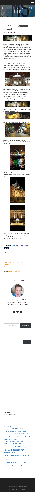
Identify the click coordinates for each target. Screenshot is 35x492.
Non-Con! (20, 262)
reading (23, 453)
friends (27, 436)
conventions (18, 431)
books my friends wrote (14, 429)
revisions (6, 458)
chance (6, 431)
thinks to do (9, 462)
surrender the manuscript (24, 458)
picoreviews (9, 453)
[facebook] (14, 312)
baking (9, 426)
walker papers (22, 462)
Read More (17, 308)
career (28, 429)
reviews (27, 455)
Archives (7, 412)
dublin (10, 271)
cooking (25, 431)
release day (22, 455)
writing (18, 465)
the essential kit (17, 10)
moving (24, 447)
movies (18, 447)
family (7, 437)
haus (21, 441)
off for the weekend (9, 267)
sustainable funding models (12, 459)
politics (17, 453)
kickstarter (8, 444)
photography (16, 271)
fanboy (13, 437)
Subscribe (25, 325)
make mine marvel (9, 447)
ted (22, 459)
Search (6, 339)
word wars (6, 465)
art (5, 426)
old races (7, 450)
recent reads (9, 455)
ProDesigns (22, 489)
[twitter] (17, 312)
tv (15, 462)
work (11, 465)
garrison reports (13, 439)
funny (6, 439)
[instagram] (21, 312)
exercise (26, 434)
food (22, 436)
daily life (19, 433)
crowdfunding (9, 434)
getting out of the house (11, 441)
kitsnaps (16, 444)
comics (12, 431)
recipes (17, 455)
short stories (14, 458)
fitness (18, 436)
